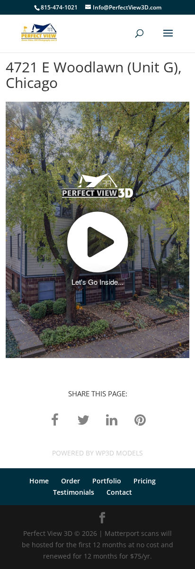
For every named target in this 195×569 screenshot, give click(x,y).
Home (39, 480)
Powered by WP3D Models (97, 452)
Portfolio (106, 480)
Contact (119, 492)
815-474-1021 (59, 7)
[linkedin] (111, 419)
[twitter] (83, 419)
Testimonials (73, 492)
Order (70, 480)
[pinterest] (140, 419)
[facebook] (55, 419)
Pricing (144, 480)
